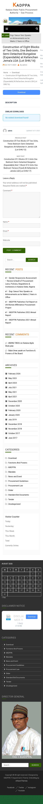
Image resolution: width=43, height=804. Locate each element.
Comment (7, 190)
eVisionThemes (21, 781)
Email (6, 231)
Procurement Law (15, 486)
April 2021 (12, 397)
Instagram (32, 787)
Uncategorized (14, 504)
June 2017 (12, 438)
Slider (10, 490)
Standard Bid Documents (18, 495)
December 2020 (15, 401)
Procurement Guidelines (18, 481)
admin (24, 65)
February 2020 (14, 410)
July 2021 (12, 387)
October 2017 (14, 433)
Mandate (12, 472)
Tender (11, 499)
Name (6, 222)
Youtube (21, 791)
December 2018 (15, 424)
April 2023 (12, 383)
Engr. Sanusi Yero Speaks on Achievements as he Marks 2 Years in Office (21, 294)
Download (21, 92)
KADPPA (21, 5)
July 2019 (12, 419)
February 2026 (14, 374)
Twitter (21, 787)
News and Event (15, 476)
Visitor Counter (12, 516)
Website (6, 240)
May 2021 (12, 392)
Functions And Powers (17, 463)
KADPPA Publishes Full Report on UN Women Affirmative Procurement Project (21, 305)
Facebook (10, 787)
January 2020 (14, 415)
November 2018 (15, 429)
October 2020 (14, 406)
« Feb (4, 597)
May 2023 (12, 378)
